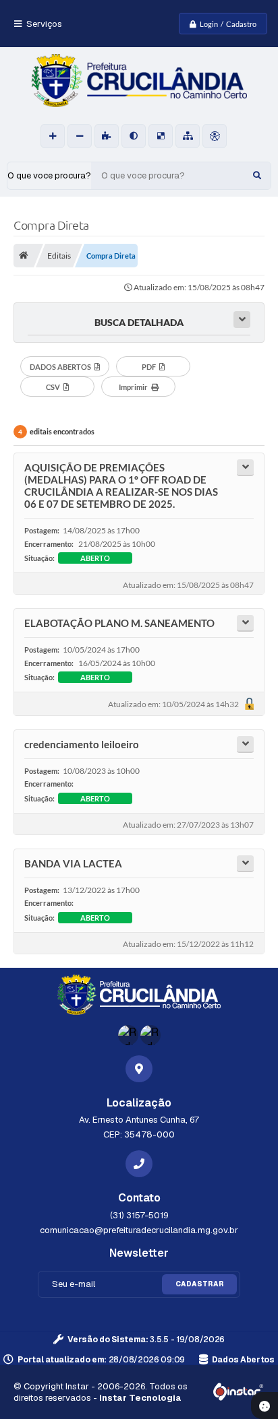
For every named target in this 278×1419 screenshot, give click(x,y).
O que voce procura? (49, 175)
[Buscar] (257, 175)
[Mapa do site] (187, 136)
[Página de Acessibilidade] (214, 136)
